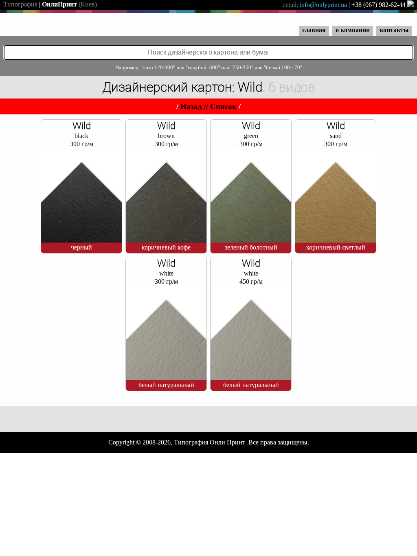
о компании (353, 29)
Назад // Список (208, 106)
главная (314, 29)
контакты (394, 29)
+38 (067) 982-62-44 (378, 4)
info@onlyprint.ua (323, 4)
